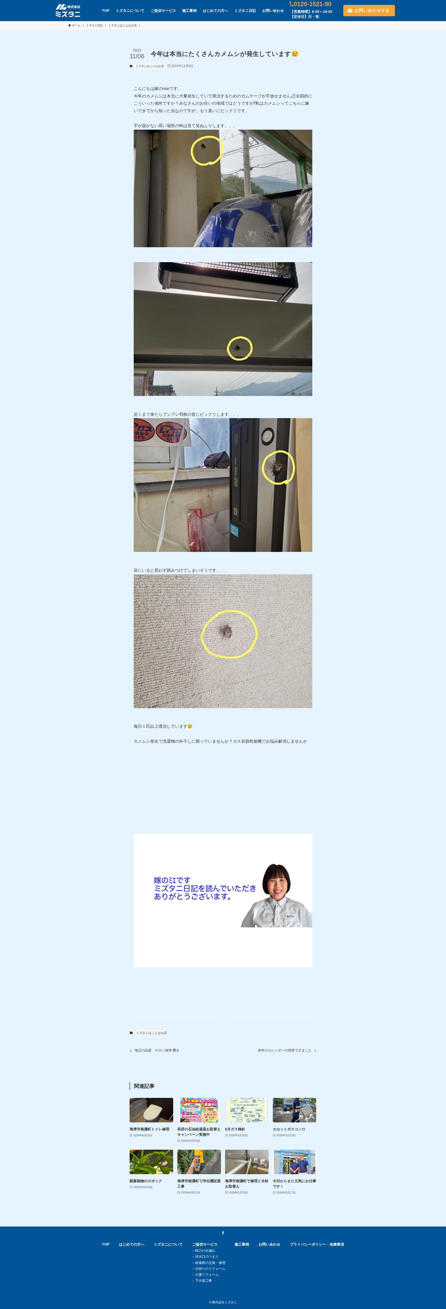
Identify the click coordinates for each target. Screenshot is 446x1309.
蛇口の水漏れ (205, 1251)
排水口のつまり (207, 1256)
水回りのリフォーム (210, 1269)
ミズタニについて (168, 1244)
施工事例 (242, 1244)
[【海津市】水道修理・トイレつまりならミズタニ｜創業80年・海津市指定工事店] (68, 10)
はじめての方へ (131, 1244)
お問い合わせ (269, 1244)
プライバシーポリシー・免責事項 (317, 1244)
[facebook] (223, 1233)
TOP (105, 1244)
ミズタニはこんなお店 (150, 66)
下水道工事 (203, 1280)
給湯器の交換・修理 (210, 1263)
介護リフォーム (207, 1275)
